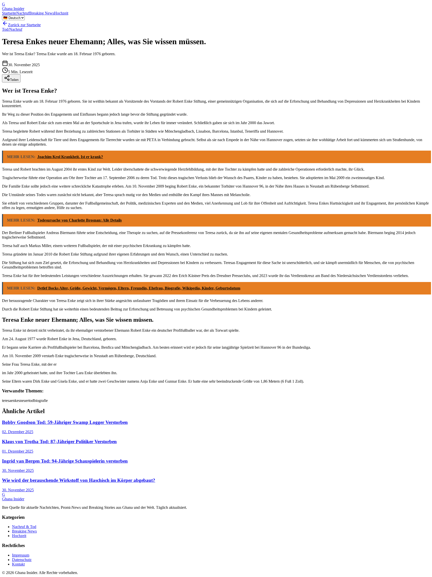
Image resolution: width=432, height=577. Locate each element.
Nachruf (22, 13)
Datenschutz (22, 560)
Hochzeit (61, 13)
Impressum (20, 555)
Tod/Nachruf (12, 29)
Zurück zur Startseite (24, 25)
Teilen (14, 80)
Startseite (9, 13)
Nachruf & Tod (24, 527)
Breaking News (41, 13)
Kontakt (18, 564)
